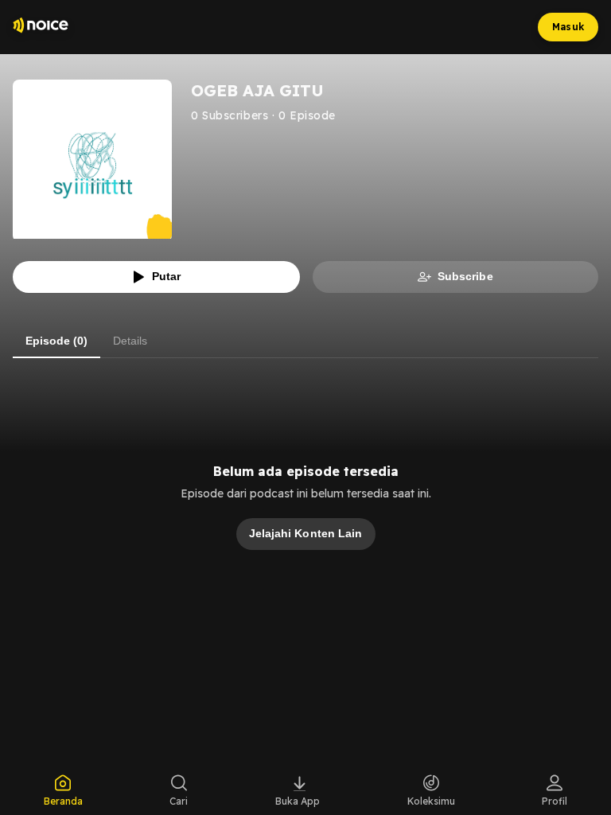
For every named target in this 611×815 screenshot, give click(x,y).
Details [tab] (130, 340)
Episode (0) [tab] (56, 340)
